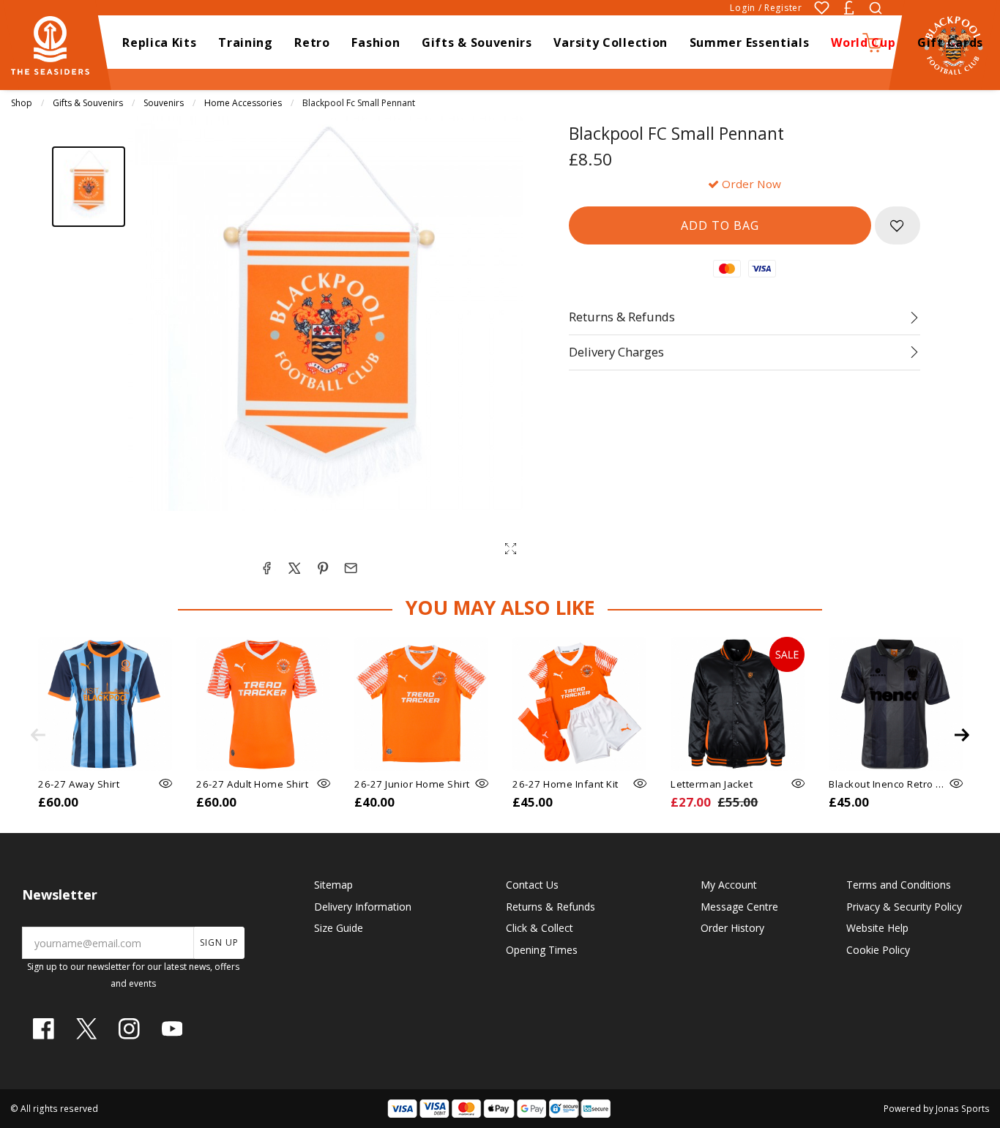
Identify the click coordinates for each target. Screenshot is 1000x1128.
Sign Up (219, 942)
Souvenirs (163, 103)
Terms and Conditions (898, 885)
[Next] (962, 735)
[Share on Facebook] (266, 568)
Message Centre (739, 907)
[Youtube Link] (172, 1028)
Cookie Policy (878, 950)
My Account (729, 885)
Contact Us (532, 885)
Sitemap (333, 885)
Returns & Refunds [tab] (622, 316)
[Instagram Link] (129, 1028)
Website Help (877, 928)
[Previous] (38, 735)
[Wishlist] (821, 7)
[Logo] (57, 44)
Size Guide (338, 928)
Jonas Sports (963, 1108)
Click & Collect (539, 928)
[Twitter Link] (86, 1028)
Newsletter (59, 894)
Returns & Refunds (550, 907)
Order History (732, 928)
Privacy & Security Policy (904, 907)
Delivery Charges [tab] (616, 351)
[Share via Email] (351, 568)
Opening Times (542, 950)
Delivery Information (362, 907)
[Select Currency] (849, 7)
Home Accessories (243, 103)
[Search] (875, 8)
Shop (21, 103)
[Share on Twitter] (294, 568)
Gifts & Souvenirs (88, 103)
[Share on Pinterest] (323, 568)
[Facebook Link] (43, 1028)
